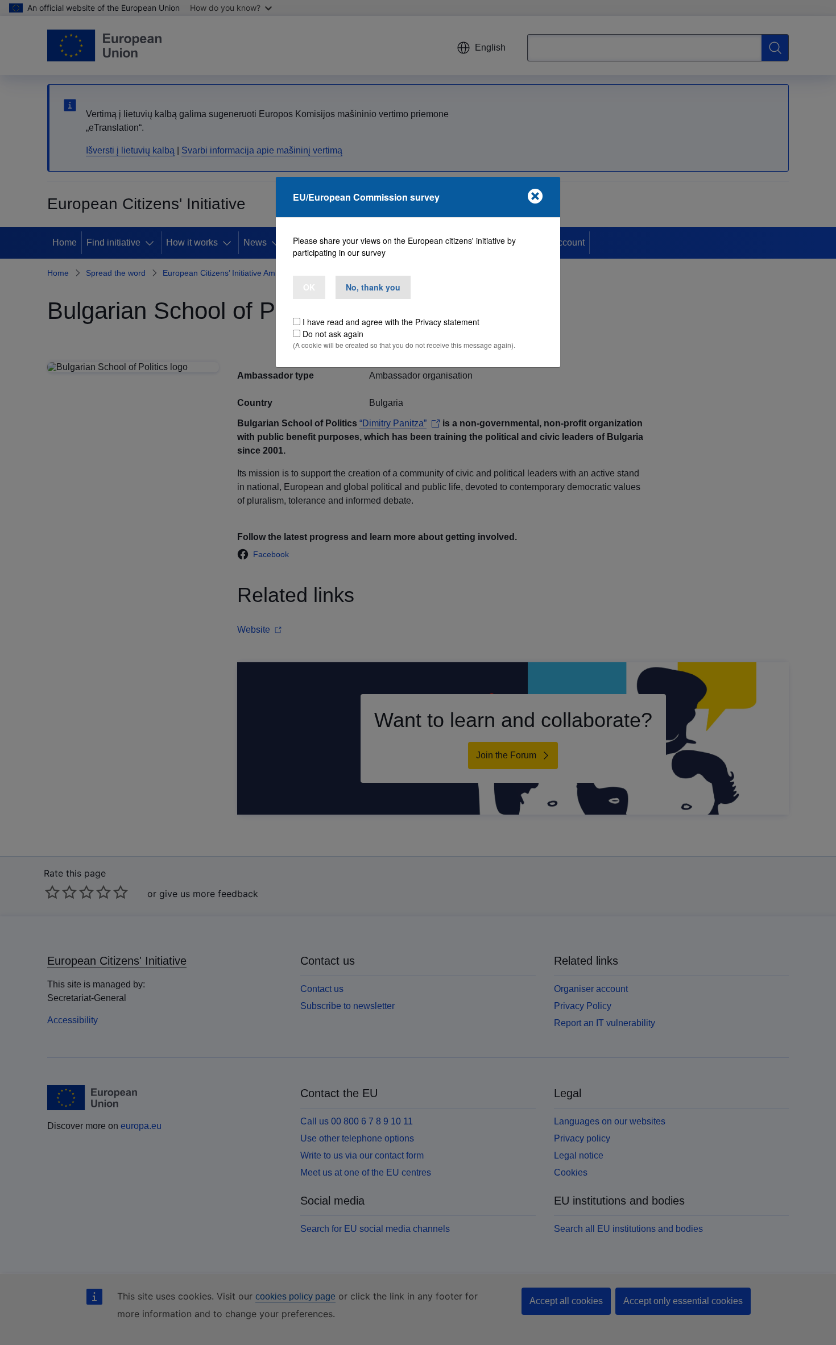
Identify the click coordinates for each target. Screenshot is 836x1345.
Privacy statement (447, 321)
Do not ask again (333, 333)
